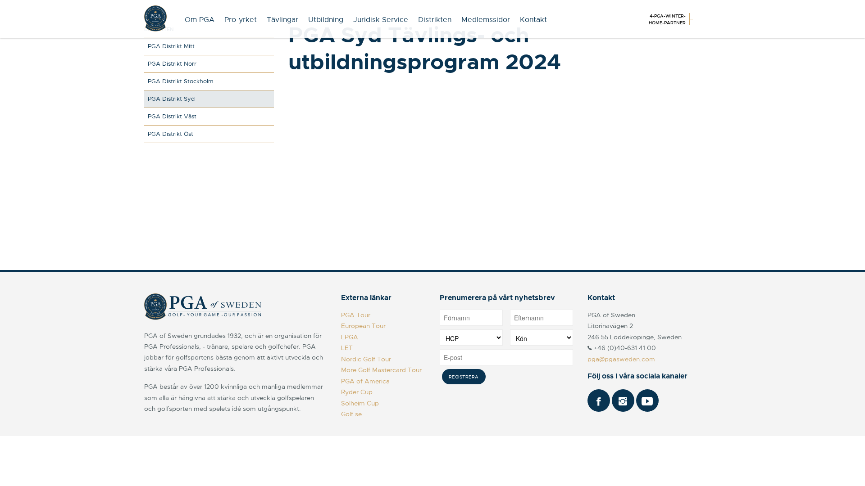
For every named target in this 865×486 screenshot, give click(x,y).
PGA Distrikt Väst (172, 116)
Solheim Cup (360, 403)
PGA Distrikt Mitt (171, 46)
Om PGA (199, 19)
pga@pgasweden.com (621, 359)
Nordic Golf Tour (366, 359)
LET (347, 348)
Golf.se (351, 414)
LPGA (349, 337)
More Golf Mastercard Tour (381, 370)
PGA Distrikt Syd (171, 99)
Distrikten (434, 19)
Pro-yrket (240, 19)
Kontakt (533, 19)
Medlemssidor (485, 19)
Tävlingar (282, 19)
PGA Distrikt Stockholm (181, 81)
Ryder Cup (357, 392)
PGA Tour (355, 315)
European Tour (363, 326)
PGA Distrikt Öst (170, 134)
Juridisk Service (380, 19)
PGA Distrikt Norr (172, 64)
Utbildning (325, 19)
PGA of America (365, 381)
